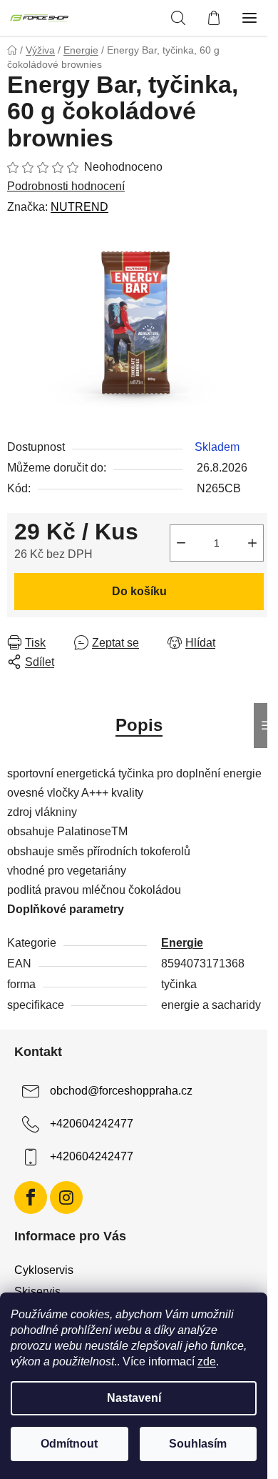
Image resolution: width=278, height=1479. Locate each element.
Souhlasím (198, 1444)
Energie (182, 943)
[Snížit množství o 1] (181, 543)
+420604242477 (91, 1123)
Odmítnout (69, 1444)
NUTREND (79, 207)
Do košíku (139, 591)
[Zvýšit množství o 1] (252, 543)
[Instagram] (66, 1197)
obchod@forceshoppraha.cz (121, 1091)
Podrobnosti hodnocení (66, 186)
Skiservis (37, 1291)
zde (206, 1361)
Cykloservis (43, 1270)
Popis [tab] (139, 724)
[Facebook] (30, 1197)
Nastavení (134, 1398)
